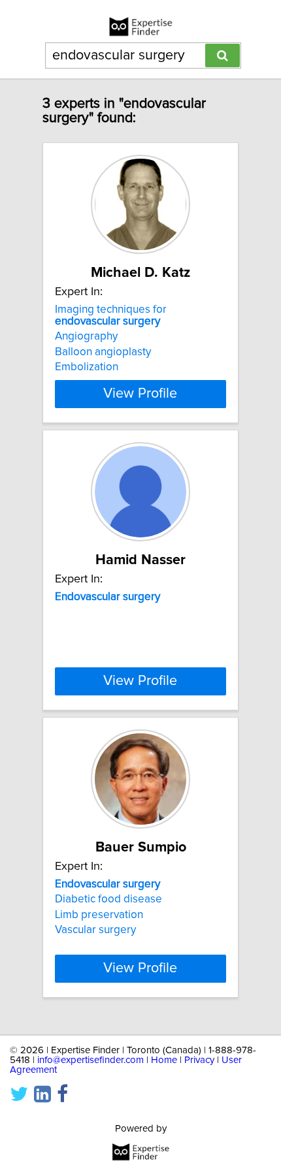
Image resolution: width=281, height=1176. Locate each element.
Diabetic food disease (108, 899)
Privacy (199, 1060)
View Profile (140, 394)
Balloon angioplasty (103, 352)
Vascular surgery (95, 930)
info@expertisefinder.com (90, 1060)
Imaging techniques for (111, 315)
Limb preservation (99, 915)
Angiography (86, 336)
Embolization (86, 367)
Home (164, 1060)
